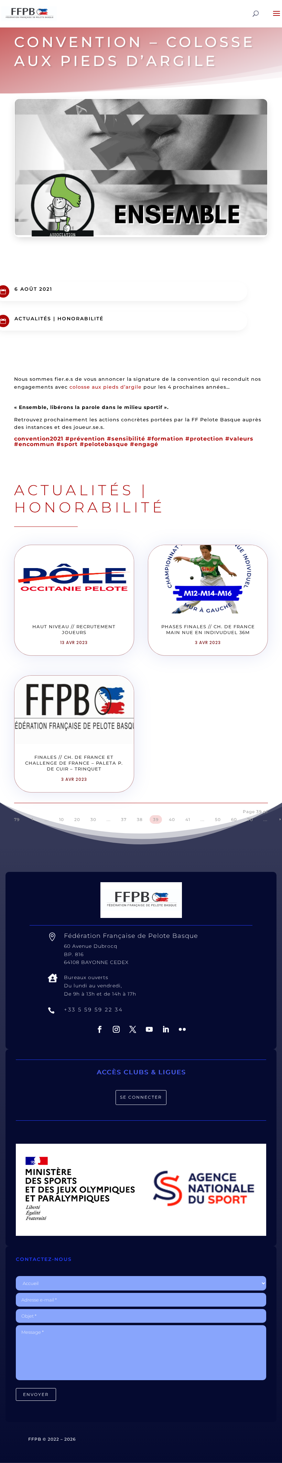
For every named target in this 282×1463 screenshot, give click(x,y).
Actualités (32, 318)
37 (124, 819)
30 (93, 819)
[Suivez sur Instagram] (116, 1029)
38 (140, 819)
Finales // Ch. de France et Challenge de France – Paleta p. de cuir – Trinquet (74, 763)
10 (61, 819)
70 (250, 819)
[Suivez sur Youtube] (149, 1029)
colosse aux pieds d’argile (105, 387)
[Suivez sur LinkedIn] (166, 1029)
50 (218, 819)
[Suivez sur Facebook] (100, 1029)
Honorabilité (80, 318)
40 (172, 819)
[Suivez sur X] (133, 1029)
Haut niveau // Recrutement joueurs (74, 629)
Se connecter (141, 1097)
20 (77, 819)
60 (234, 819)
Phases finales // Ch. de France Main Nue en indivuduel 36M (208, 629)
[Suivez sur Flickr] (182, 1029)
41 (187, 819)
